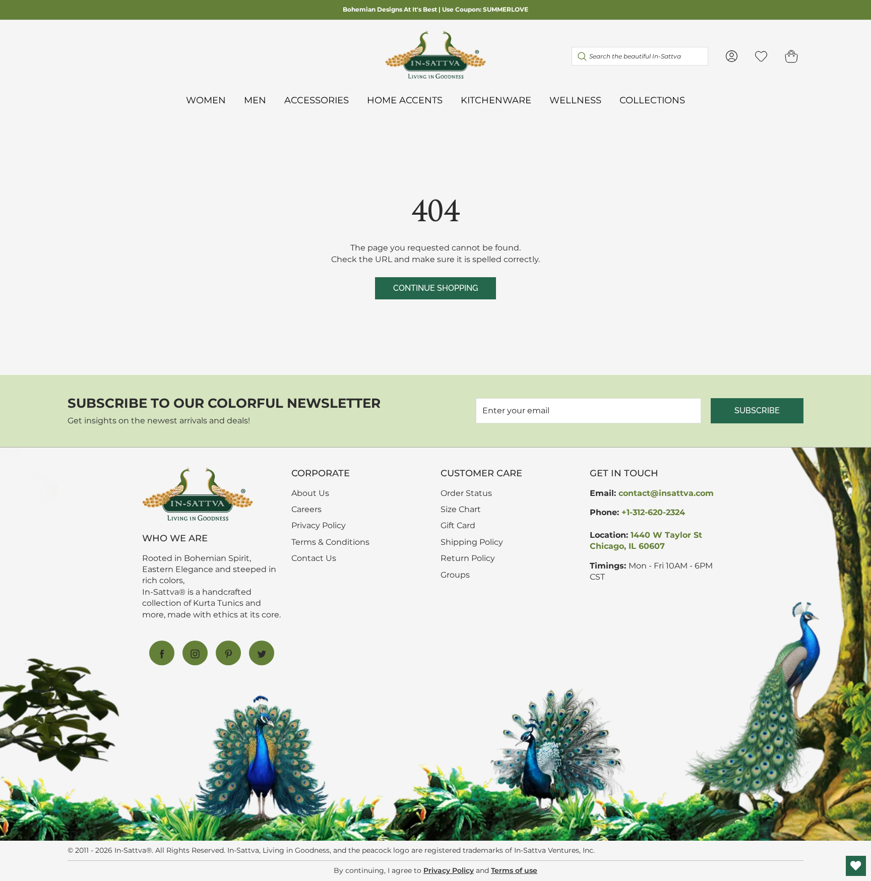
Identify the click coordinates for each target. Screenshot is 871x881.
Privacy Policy (318, 525)
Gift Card (458, 525)
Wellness (575, 100)
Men (255, 100)
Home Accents (405, 100)
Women (206, 100)
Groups (455, 575)
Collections (652, 100)
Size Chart (461, 509)
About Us (310, 493)
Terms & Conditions (330, 542)
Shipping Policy (472, 542)
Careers (306, 509)
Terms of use (514, 870)
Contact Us (313, 558)
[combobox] (640, 56)
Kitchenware (496, 100)
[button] (791, 56)
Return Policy (468, 558)
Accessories (316, 100)
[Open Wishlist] (856, 866)
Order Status (466, 493)
